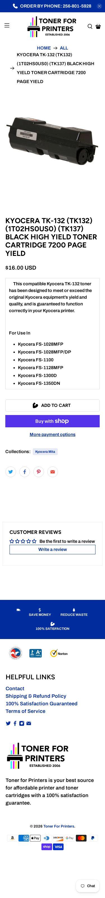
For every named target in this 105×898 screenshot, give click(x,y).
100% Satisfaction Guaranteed (42, 703)
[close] (99, 6)
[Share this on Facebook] (24, 471)
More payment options (53, 434)
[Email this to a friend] (52, 471)
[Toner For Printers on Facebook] (15, 724)
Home (44, 48)
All (64, 48)
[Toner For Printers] (52, 26)
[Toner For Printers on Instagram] (21, 724)
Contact (15, 688)
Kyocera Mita (45, 452)
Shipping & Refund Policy (36, 696)
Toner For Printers (58, 826)
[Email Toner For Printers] (28, 724)
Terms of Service (25, 711)
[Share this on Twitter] (10, 471)
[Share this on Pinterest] (38, 471)
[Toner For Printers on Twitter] (8, 724)
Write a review (52, 549)
